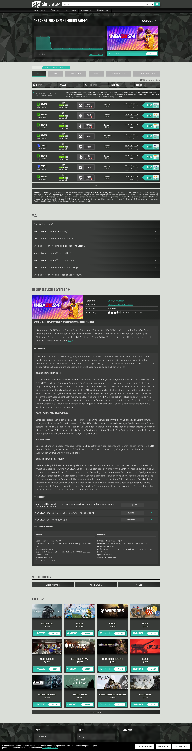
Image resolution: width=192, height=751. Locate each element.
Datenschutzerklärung (50, 748)
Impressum (41, 736)
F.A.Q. (70, 340)
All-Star (139, 584)
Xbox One (76, 73)
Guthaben (87, 10)
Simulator (119, 300)
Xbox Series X (118, 73)
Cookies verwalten (144, 746)
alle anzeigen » (96, 712)
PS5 (96, 73)
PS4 (55, 73)
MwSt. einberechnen (43, 95)
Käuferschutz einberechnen (46, 93)
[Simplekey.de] (46, 4)
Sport (110, 300)
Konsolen (72, 10)
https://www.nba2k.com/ (120, 304)
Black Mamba (53, 584)
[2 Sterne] (110, 312)
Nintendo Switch (147, 73)
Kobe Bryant (96, 584)
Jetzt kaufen (131, 53)
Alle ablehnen (163, 746)
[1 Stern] (109, 312)
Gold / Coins (104, 10)
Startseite (41, 10)
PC (38, 73)
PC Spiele (56, 10)
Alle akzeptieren (181, 746)
